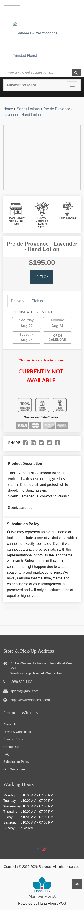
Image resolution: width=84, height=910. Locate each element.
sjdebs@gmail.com (24, 691)
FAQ (6, 754)
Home (8, 109)
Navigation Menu (22, 85)
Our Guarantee (14, 769)
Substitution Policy (16, 761)
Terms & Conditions (17, 731)
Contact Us (11, 746)
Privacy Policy (13, 739)
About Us (9, 724)
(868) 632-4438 (52, 13)
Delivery (17, 301)
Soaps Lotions (28, 109)
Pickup (37, 301)
